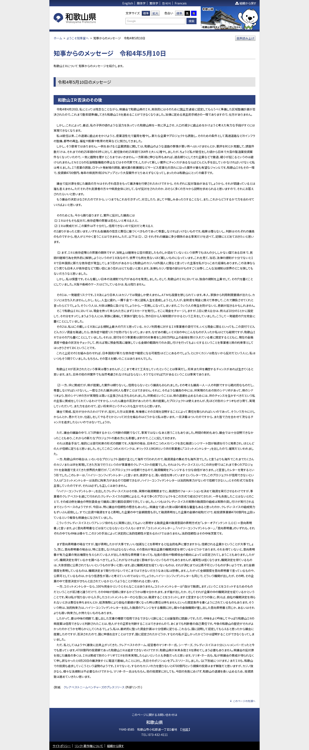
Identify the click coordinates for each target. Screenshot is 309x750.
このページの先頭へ (244, 701)
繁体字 (153, 3)
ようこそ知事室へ (78, 38)
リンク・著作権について (89, 746)
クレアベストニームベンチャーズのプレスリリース (94, 687)
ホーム (58, 38)
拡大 (155, 13)
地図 (185, 729)
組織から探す (247, 3)
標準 (146, 13)
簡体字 (141, 3)
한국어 (166, 3)
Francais (181, 3)
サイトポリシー (62, 746)
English (127, 3)
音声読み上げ (245, 38)
